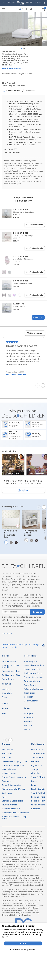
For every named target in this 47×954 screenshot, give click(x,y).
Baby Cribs (7, 753)
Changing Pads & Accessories (15, 812)
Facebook (28, 717)
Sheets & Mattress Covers (14, 777)
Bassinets (6, 781)
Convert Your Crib (32, 669)
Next (43, 385)
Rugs (4, 797)
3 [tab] (24, 48)
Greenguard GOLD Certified (10, 666)
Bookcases (7, 793)
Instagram (28, 713)
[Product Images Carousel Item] (23, 29)
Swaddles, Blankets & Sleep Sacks (14, 817)
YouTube (28, 725)
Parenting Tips (30, 661)
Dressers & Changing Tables (15, 761)
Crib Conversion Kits (11, 808)
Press (4, 697)
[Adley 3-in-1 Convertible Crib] (11, 519)
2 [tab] (23, 48)
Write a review (35, 333)
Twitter (27, 729)
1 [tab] (21, 48)
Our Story (6, 689)
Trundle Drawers (9, 804)
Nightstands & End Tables (13, 789)
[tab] (11, 90)
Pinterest (28, 721)
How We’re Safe (9, 661)
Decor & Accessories (11, 785)
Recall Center (8, 679)
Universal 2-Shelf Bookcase (29, 532)
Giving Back (7, 693)
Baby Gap (6, 757)
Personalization (9, 769)
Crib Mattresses (9, 773)
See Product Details (34, 225)
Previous (38, 385)
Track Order (29, 693)
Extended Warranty (33, 681)
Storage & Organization (13, 801)
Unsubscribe (7, 633)
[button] (8, 68)
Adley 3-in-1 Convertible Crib (9, 533)
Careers (5, 703)
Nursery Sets (7, 749)
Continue (37, 612)
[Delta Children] (23, 566)
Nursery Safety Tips (11, 671)
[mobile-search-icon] (38, 9)
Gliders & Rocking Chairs (13, 765)
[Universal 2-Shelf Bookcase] (31, 519)
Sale (4, 713)
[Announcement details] (43, 646)
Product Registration (33, 677)
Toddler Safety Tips (11, 675)
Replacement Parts (33, 673)
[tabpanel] (23, 29)
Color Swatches (31, 700)
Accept (23, 943)
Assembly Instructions (34, 665)
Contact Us (29, 697)
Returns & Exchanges (33, 689)
